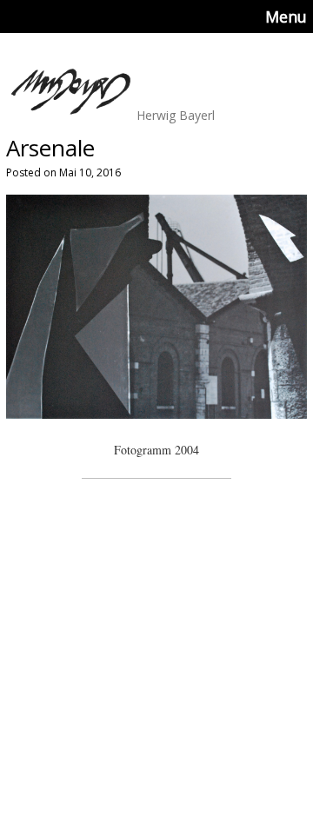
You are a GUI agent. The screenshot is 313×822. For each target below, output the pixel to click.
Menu (286, 16)
